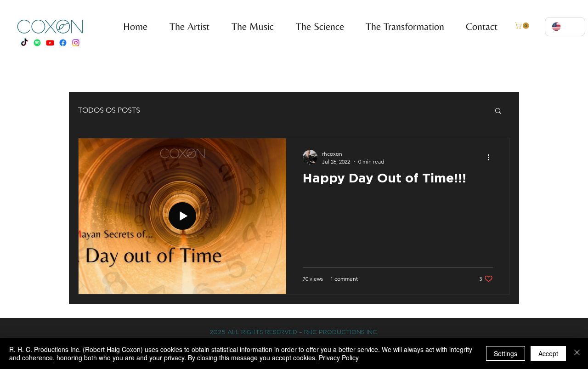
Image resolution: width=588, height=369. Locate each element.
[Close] (576, 353)
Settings (505, 353)
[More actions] (491, 157)
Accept (548, 353)
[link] (523, 26)
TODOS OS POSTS (109, 110)
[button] (248, 26)
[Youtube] (50, 42)
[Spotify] (37, 42)
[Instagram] (75, 42)
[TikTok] (24, 42)
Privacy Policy (339, 357)
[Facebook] (63, 42)
